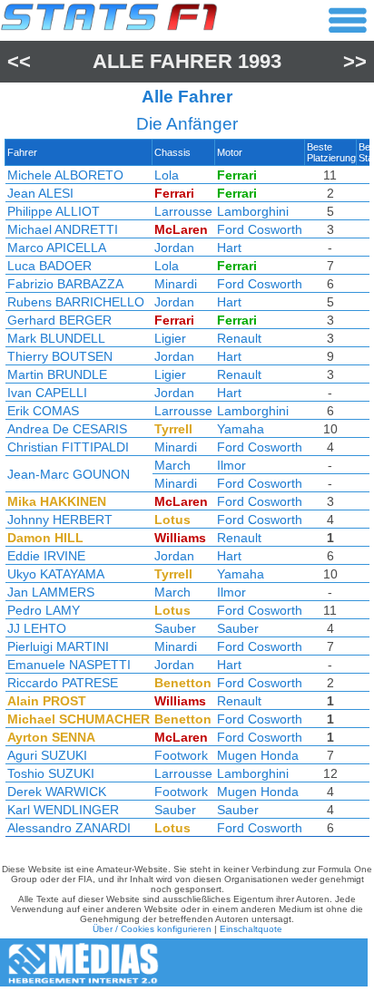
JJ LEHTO (36, 628)
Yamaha (240, 429)
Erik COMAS (43, 410)
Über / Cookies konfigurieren (152, 929)
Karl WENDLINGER (63, 809)
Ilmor (231, 465)
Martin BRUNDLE (57, 374)
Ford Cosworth (259, 229)
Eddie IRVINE (46, 556)
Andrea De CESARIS (67, 429)
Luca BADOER (49, 265)
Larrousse (183, 211)
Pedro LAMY (43, 610)
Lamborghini (253, 211)
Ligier (170, 338)
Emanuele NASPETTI (69, 664)
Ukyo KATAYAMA (55, 574)
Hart (229, 247)
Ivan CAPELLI (47, 392)
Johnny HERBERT (60, 519)
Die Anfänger (187, 123)
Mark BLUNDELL (56, 338)
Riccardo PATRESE (62, 682)
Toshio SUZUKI (50, 773)
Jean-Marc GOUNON (68, 474)
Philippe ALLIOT (53, 211)
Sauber (175, 628)
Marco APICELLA (56, 247)
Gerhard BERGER (59, 320)
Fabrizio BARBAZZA (65, 284)
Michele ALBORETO (65, 175)
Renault (239, 338)
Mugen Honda (258, 755)
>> (355, 61)
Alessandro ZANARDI (69, 828)
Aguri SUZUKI (47, 755)
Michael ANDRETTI (62, 229)
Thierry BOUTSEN (60, 356)
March (172, 465)
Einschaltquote (251, 929)
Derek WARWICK (56, 791)
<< (19, 61)
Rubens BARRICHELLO (75, 302)
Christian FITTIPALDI (68, 447)
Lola (166, 175)
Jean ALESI (40, 193)
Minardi (175, 284)
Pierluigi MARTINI (58, 646)
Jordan (174, 247)
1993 (259, 61)
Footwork (181, 755)
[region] (187, 492)
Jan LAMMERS (50, 592)
